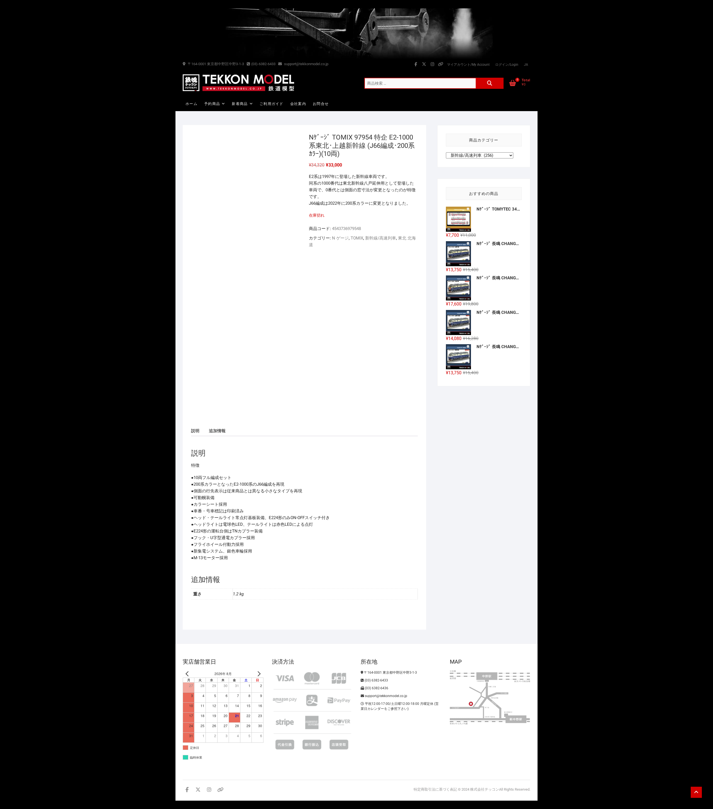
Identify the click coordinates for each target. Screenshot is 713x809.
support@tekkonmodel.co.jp (305, 64)
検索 (490, 83)
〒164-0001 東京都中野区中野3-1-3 (215, 64)
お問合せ (321, 104)
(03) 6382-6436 (376, 688)
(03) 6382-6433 (376, 680)
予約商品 (212, 104)
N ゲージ (340, 238)
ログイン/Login (506, 65)
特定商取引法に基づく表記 (435, 789)
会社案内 (298, 104)
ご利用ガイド (272, 104)
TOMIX (357, 238)
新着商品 (240, 104)
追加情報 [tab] (217, 430)
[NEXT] (258, 673)
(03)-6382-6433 (263, 64)
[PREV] (188, 673)
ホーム (191, 104)
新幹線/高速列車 (380, 238)
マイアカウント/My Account (468, 65)
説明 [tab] (195, 430)
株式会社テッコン (484, 789)
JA (526, 65)
